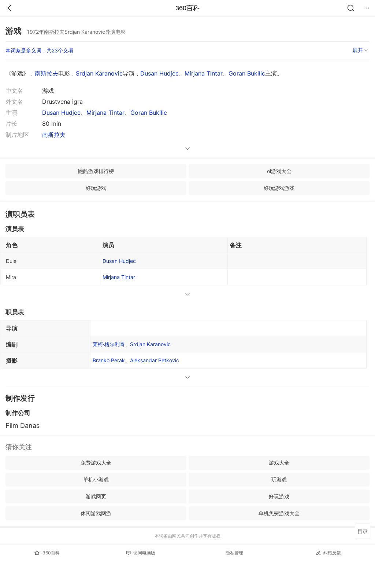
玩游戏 (279, 479)
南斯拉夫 (46, 73)
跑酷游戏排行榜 (96, 171)
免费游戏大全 (96, 462)
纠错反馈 (332, 553)
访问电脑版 (144, 553)
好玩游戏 (96, 188)
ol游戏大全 (279, 171)
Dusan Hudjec (159, 73)
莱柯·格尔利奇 (109, 344)
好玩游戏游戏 (279, 188)
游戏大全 (279, 462)
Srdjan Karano (150, 344)
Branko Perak (109, 360)
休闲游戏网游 (96, 513)
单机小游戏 (96, 479)
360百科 (187, 8)
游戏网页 (96, 496)
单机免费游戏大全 (279, 513)
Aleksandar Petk (154, 360)
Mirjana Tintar (204, 73)
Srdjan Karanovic (99, 73)
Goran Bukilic (247, 73)
